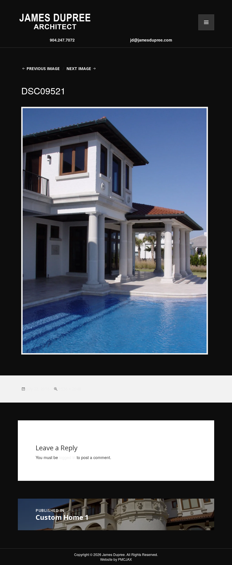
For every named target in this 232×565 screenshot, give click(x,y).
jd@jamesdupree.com (151, 40)
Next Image (78, 68)
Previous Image (43, 68)
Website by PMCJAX (116, 559)
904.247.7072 (62, 40)
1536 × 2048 (70, 389)
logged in (67, 457)
